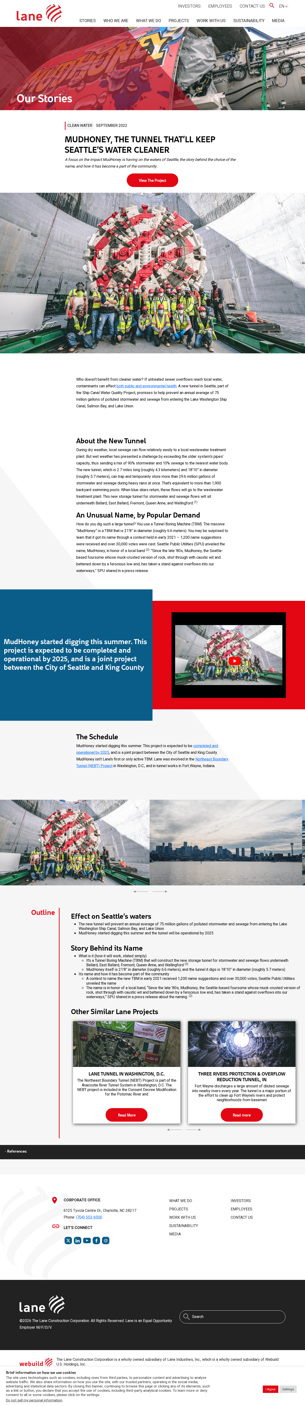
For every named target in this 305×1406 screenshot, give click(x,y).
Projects (179, 21)
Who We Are (115, 21)
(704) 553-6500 (89, 1217)
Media (278, 21)
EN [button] (282, 6)
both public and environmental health (147, 386)
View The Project (152, 180)
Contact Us (252, 6)
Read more (242, 1114)
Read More (127, 1114)
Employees (220, 6)
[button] (229, 655)
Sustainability (248, 21)
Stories (87, 21)
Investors (189, 6)
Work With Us (211, 21)
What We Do (148, 21)
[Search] (186, 1316)
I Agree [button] (270, 1389)
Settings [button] (288, 1389)
